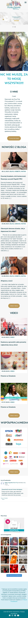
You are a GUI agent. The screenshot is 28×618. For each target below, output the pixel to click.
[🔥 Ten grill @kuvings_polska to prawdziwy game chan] (14, 550)
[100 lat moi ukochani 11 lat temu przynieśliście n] (5, 541)
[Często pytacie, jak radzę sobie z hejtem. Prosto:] (23, 568)
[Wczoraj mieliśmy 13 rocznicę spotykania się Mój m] (5, 559)
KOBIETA (17, 171)
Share (3, 499)
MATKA (23, 171)
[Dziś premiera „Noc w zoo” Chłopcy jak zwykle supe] (23, 541)
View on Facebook (4, 498)
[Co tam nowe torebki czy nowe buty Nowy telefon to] (14, 559)
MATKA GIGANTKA (13, 612)
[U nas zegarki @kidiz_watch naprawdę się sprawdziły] (23, 550)
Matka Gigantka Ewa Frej (11, 482)
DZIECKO (17, 224)
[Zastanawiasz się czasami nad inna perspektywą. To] (23, 559)
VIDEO (12, 337)
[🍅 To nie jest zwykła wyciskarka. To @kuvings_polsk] (14, 568)
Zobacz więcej (14, 306)
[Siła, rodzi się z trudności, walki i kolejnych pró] (5, 568)
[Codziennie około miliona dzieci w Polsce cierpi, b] (5, 550)
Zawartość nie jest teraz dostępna (12, 489)
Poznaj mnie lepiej (14, 138)
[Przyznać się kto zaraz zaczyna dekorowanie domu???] (14, 541)
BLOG (12, 171)
